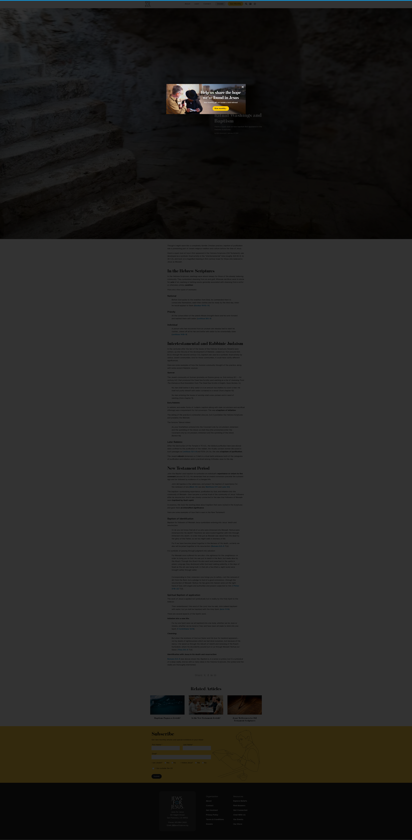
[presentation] (206, 99)
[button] (206, 420)
